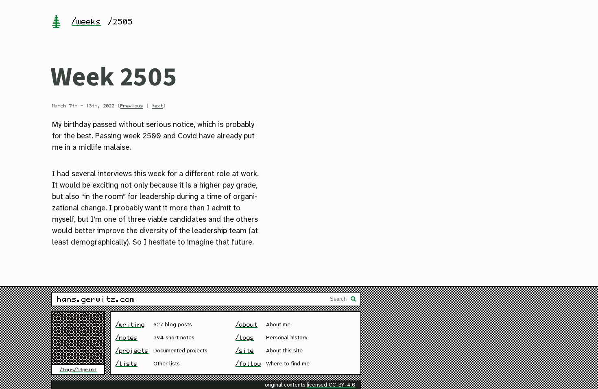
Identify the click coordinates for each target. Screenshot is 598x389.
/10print (85, 369)
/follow (248, 363)
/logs (245, 337)
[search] (353, 300)
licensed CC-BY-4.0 (331, 385)
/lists (126, 363)
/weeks (86, 21)
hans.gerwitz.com (96, 299)
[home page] (56, 22)
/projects (132, 350)
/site (245, 350)
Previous (131, 105)
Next (157, 105)
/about (247, 324)
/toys (67, 369)
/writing (130, 324)
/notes (126, 337)
